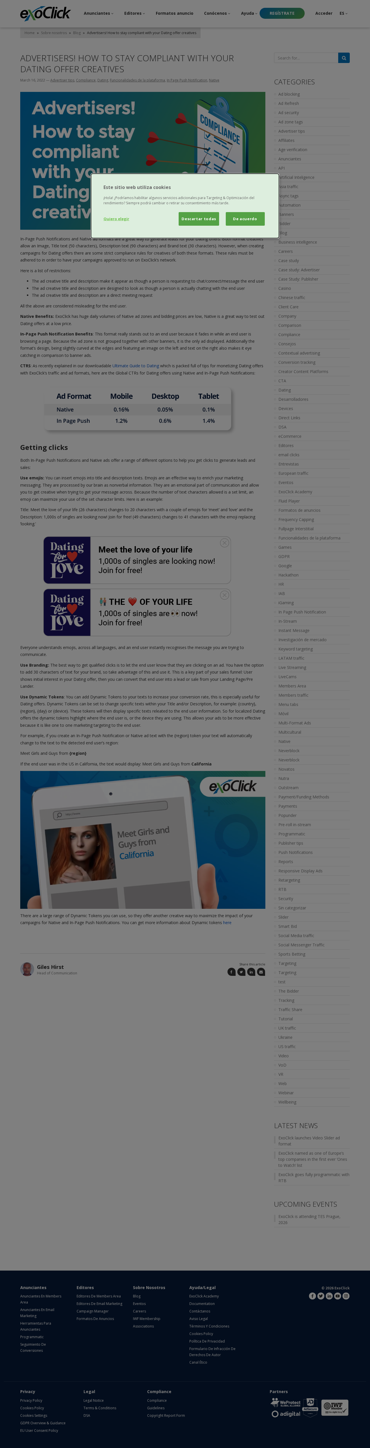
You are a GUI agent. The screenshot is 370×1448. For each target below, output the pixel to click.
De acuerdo (245, 218)
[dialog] (185, 206)
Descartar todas (199, 218)
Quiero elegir (116, 218)
